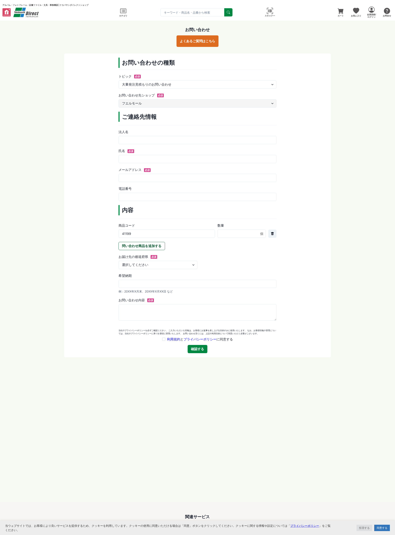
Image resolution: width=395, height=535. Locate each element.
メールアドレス (134, 170)
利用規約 (173, 339)
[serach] (228, 12)
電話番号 (125, 189)
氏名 (125, 151)
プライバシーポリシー (200, 339)
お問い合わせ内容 (135, 300)
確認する (197, 349)
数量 (220, 225)
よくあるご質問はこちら (197, 41)
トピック (129, 76)
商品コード (126, 225)
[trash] (272, 234)
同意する (382, 527)
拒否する (364, 527)
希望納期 (125, 276)
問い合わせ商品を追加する (141, 246)
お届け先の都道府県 (137, 257)
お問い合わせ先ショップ (140, 95)
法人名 (123, 132)
